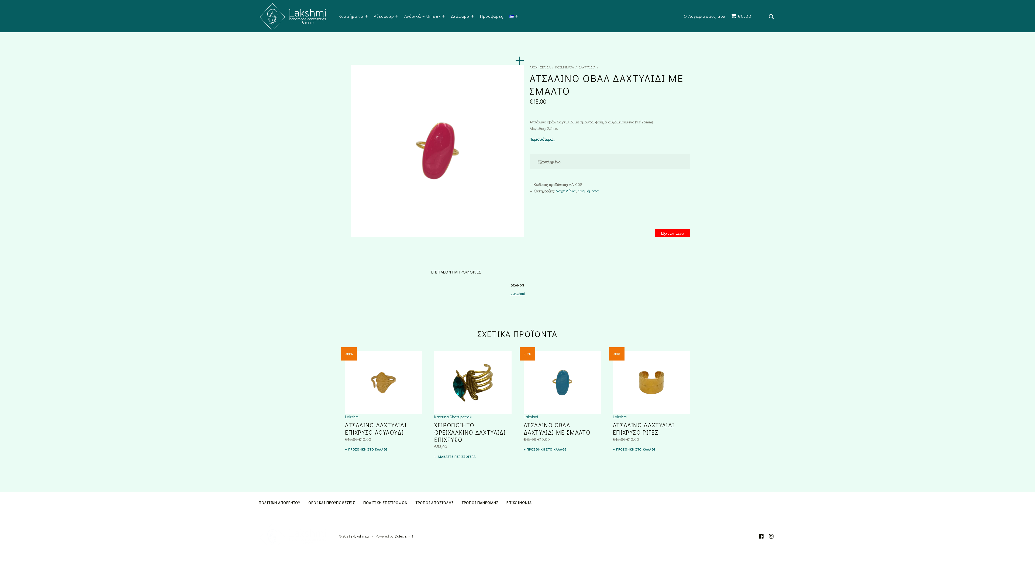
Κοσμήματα (351, 16)
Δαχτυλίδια (586, 67)
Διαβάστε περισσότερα (456, 456)
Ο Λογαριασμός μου (704, 16)
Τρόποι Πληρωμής (480, 502)
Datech (400, 536)
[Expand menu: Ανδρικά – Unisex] (443, 16)
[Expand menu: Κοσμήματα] (366, 16)
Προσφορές (491, 16)
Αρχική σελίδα (540, 67)
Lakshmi (517, 293)
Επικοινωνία (519, 502)
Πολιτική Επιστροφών (385, 502)
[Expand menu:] (516, 16)
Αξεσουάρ (384, 16)
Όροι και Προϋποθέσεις (331, 502)
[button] (520, 61)
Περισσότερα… (542, 139)
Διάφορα (460, 16)
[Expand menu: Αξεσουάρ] (396, 16)
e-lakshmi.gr (360, 536)
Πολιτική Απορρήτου (279, 502)
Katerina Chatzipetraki (453, 416)
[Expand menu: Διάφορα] (472, 16)
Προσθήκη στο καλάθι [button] (367, 449)
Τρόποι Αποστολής (435, 502)
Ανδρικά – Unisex (422, 16)
